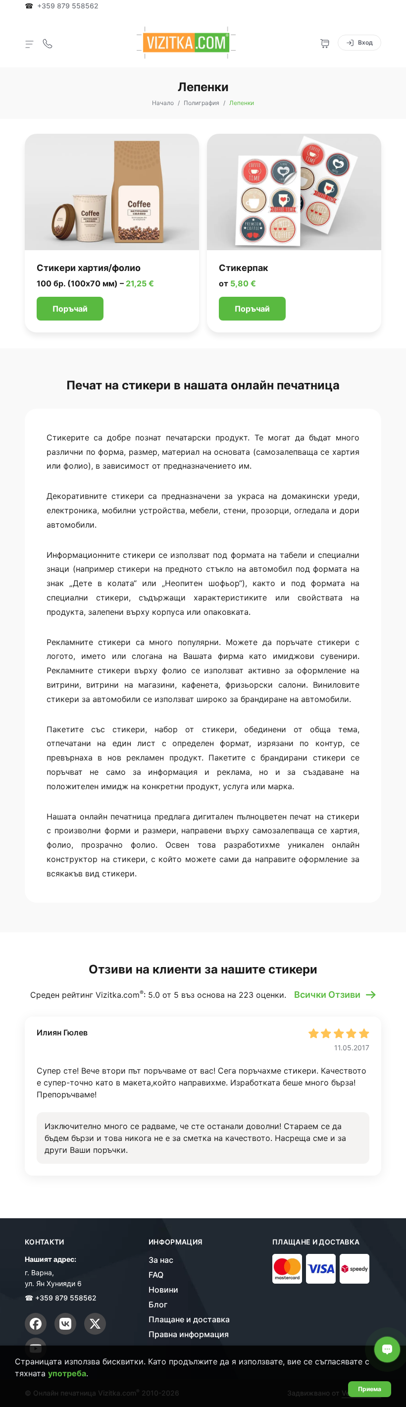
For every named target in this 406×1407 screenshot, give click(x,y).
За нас (161, 1260)
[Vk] (65, 1324)
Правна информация (189, 1334)
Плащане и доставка (189, 1319)
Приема (369, 1389)
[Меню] (30, 44)
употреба (67, 1373)
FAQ (156, 1275)
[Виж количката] (325, 43)
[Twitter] (95, 1324)
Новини (163, 1290)
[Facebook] (36, 1324)
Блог (158, 1304)
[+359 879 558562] (47, 43)
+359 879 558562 (68, 6)
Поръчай (70, 309)
